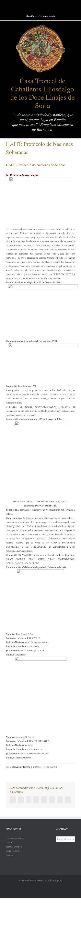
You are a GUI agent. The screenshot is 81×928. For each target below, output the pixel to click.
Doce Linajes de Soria (20, 766)
